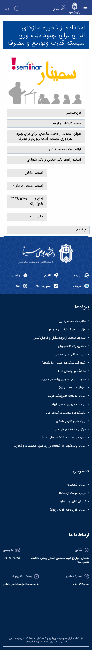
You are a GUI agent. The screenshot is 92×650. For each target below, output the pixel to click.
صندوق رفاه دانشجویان (72, 346)
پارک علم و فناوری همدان (71, 421)
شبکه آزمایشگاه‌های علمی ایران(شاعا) (64, 362)
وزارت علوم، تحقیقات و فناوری (67, 329)
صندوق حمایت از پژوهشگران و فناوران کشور (59, 337)
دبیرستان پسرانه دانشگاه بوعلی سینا (64, 437)
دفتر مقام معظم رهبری (72, 321)
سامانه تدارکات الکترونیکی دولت (67, 396)
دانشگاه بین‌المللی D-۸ (72, 371)
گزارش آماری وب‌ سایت (72, 501)
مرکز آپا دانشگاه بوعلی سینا (70, 429)
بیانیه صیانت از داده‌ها (72, 493)
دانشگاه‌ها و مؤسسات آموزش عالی (65, 412)
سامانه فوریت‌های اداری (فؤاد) (68, 509)
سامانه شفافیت (76, 485)
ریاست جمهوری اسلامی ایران (68, 404)
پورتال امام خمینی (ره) (72, 387)
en (7, 8)
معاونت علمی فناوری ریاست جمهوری (63, 379)
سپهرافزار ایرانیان (34, 642)
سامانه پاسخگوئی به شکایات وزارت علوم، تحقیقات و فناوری (50, 445)
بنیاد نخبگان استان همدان (70, 354)
